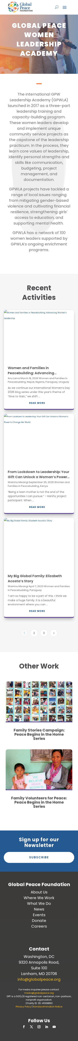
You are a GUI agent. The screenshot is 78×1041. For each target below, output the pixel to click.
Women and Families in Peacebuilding (39, 484)
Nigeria (39, 382)
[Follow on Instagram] (39, 1027)
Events (39, 915)
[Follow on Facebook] (24, 1027)
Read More (37, 403)
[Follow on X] (31, 1027)
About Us (39, 892)
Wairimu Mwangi (18, 482)
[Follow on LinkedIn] (47, 1027)
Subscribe (39, 857)
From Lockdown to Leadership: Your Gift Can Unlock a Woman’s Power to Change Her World (38, 476)
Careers (39, 926)
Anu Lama (14, 378)
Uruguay (64, 382)
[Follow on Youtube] (54, 1027)
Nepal (30, 382)
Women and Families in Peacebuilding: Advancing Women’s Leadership (31, 372)
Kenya (44, 486)
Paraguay (51, 382)
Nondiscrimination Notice (47, 1006)
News (39, 909)
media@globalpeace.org (39, 993)
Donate (39, 920)
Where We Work (39, 897)
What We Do (39, 903)
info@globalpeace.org (39, 979)
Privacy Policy (23, 1006)
